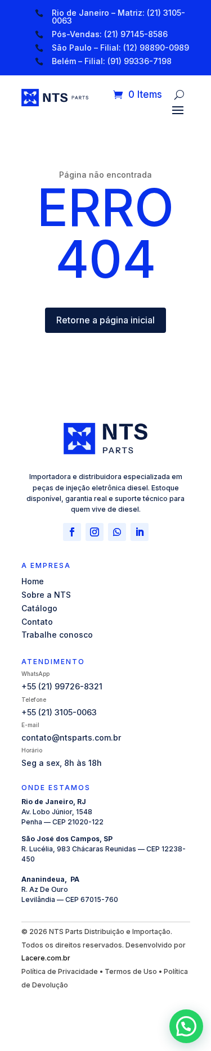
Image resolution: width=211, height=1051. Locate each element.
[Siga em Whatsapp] (117, 532)
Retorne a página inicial (105, 320)
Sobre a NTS (46, 594)
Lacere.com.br (45, 958)
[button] (186, 1026)
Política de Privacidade (59, 971)
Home (32, 581)
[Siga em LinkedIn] (140, 532)
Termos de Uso (131, 971)
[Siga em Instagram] (95, 532)
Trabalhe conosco (57, 634)
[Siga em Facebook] (72, 532)
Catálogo (39, 608)
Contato (37, 621)
